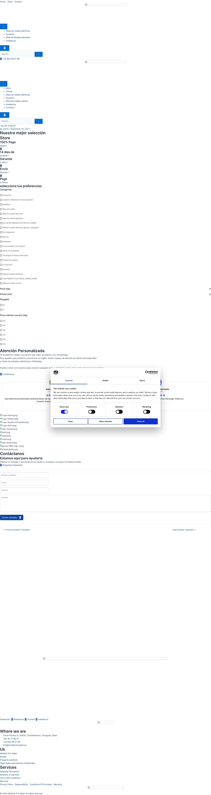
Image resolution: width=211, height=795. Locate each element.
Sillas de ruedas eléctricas (18, 31)
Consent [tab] (69, 380)
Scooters (10, 34)
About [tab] (142, 380)
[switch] (91, 412)
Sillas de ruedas (8, 209)
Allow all (140, 421)
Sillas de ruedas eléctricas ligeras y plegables (20, 228)
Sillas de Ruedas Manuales (18, 37)
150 (3, 339)
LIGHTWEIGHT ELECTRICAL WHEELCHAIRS (19, 279)
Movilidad (6, 204)
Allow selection (105, 421)
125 (3, 330)
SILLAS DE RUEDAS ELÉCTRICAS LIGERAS (19, 223)
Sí (3, 310)
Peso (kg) (5, 288)
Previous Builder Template (16, 530)
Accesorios (6, 195)
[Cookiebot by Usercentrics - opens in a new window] (147, 372)
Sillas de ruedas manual (17, 101)
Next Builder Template (184, 530)
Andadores (11, 40)
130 (3, 335)
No (3, 305)
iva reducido (7, 265)
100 (3, 321)
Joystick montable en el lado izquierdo (17, 200)
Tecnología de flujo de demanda (15, 255)
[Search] (39, 54)
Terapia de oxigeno (10, 260)
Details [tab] (106, 380)
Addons (5, 237)
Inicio (8, 88)
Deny (70, 421)
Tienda (9, 91)
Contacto (10, 107)
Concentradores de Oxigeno (13, 246)
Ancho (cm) (6, 294)
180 (3, 344)
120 (3, 325)
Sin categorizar (8, 232)
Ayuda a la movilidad (10, 251)
